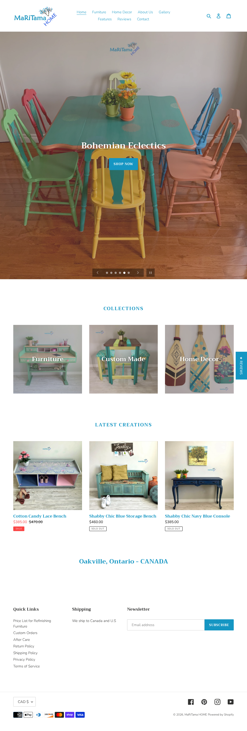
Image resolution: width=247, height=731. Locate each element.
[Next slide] (138, 272)
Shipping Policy (25, 653)
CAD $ (23, 701)
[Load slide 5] (124, 273)
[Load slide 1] (107, 273)
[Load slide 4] (120, 273)
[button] (241, 366)
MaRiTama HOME (196, 714)
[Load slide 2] (111, 273)
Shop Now (123, 164)
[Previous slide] (97, 272)
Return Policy (23, 646)
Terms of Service (26, 666)
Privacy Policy (24, 659)
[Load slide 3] (116, 273)
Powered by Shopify (221, 714)
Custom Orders (25, 632)
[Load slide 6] (129, 273)
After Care (21, 639)
